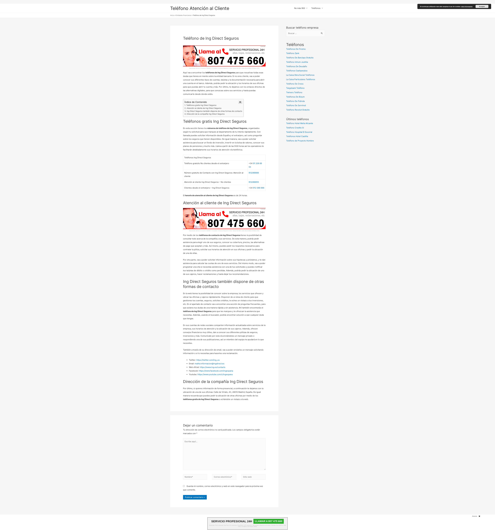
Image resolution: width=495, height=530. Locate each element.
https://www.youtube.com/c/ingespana (215, 374)
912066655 (254, 182)
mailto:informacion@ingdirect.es (209, 363)
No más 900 (299, 8)
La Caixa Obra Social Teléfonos (300, 75)
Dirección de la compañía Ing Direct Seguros (206, 114)
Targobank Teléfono (295, 88)
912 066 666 (258, 188)
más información (467, 6)
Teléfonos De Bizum (295, 97)
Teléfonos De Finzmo (296, 49)
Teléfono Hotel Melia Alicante (299, 123)
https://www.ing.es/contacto (212, 367)
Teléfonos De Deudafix (296, 66)
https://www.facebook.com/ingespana (216, 371)
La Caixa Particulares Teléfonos (300, 79)
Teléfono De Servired (296, 105)
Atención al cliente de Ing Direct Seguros (204, 108)
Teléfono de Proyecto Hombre (300, 140)
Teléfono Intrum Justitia (297, 62)
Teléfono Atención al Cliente (199, 8)
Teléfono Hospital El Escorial (299, 132)
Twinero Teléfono (294, 92)
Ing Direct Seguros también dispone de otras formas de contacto (214, 111)
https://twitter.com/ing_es (208, 360)
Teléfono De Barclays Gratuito (300, 57)
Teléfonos (315, 8)
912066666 (254, 173)
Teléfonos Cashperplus (296, 70)
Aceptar (482, 6)
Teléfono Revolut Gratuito (298, 110)
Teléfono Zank (292, 53)
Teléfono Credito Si (295, 127)
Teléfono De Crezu (294, 84)
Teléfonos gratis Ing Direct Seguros (201, 105)
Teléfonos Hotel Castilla (297, 136)
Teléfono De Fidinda (295, 101)
